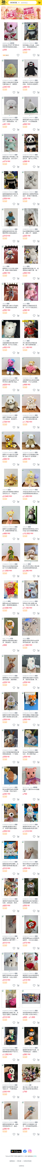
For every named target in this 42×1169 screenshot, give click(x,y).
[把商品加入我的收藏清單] (18, 55)
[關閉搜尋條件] (19, 3)
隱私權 (19, 1161)
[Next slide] (18, 31)
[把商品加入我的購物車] (38, 55)
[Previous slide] (3, 31)
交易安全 (21, 1166)
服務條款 (12, 1161)
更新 (35, 1156)
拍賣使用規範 (28, 1161)
